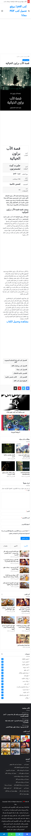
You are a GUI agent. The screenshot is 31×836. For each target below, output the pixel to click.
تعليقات (5, 546)
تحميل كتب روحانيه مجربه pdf (22, 782)
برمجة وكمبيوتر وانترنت (23, 686)
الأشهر (15, 546)
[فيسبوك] (27, 388)
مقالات (27, 698)
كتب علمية (26, 692)
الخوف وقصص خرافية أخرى (9, 455)
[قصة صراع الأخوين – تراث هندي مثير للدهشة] (25, 738)
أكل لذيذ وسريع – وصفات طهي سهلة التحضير (10, 568)
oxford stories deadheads (25, 473)
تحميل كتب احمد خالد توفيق (16, 764)
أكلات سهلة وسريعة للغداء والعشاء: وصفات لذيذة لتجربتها (11, 576)
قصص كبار (23, 377)
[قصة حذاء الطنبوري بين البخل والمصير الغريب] (15, 738)
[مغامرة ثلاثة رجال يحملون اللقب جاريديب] (8, 466)
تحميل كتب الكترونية (10, 770)
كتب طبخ (26, 670)
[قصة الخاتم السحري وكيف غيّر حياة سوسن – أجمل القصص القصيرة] (24, 554)
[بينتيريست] (19, 388)
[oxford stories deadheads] (23, 466)
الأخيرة (26, 546)
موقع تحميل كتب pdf (20, 381)
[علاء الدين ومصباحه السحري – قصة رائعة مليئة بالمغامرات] (24, 562)
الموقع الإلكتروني (26, 524)
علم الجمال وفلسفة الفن (23, 645)
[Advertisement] (15, 36)
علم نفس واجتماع (24, 695)
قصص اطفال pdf (17, 788)
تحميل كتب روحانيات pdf (19, 366)
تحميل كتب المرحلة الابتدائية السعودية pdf (15, 361)
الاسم (28, 511)
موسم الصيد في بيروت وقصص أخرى (24, 455)
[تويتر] (23, 388)
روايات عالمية (25, 678)
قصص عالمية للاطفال (20, 373)
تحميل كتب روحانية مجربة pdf (22, 779)
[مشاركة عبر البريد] (15, 388)
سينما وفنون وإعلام (24, 673)
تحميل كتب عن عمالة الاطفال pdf (21, 785)
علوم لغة (26, 675)
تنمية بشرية (26, 689)
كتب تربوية (26, 667)
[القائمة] (2, 11)
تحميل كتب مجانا (21, 369)
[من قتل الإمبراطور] (5, 751)
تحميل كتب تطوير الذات (24, 773)
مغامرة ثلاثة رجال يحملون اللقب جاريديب (8, 473)
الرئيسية (26, 56)
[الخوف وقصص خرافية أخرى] (8, 448)
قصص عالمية (20, 56)
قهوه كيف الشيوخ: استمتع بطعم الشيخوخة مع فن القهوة (10, 583)
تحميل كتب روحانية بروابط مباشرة (21, 776)
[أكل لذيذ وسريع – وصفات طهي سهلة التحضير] (24, 570)
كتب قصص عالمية (10, 377)
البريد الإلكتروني (25, 517)
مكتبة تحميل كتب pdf (24, 791)
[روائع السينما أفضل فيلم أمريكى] (15, 751)
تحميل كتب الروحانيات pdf (23, 770)
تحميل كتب (26, 764)
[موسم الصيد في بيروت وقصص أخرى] (23, 448)
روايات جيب (26, 681)
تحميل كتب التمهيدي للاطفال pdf (21, 767)
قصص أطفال (25, 659)
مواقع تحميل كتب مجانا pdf (11, 791)
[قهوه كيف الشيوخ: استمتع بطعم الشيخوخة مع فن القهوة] (24, 585)
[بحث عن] (29, 11)
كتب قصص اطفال (7, 788)
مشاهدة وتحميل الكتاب (17, 321)
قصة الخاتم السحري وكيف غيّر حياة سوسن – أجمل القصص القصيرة (11, 553)
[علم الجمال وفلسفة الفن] (23, 639)
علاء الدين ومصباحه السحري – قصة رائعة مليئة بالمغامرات (10, 560)
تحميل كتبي (26, 788)
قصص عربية (25, 661)
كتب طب (26, 684)
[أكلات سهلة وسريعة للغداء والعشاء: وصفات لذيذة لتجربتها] (24, 577)
